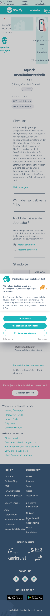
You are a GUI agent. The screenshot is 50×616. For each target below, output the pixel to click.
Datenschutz (8, 339)
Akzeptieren (25, 318)
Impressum (42, 339)
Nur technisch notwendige (25, 325)
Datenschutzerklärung (20, 305)
